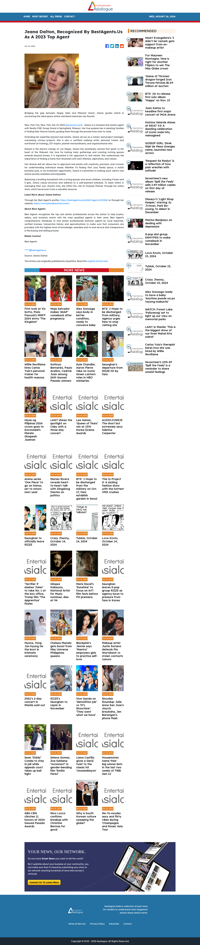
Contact (127, 923)
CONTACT (69, 16)
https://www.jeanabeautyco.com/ (52, 203)
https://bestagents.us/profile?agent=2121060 (84, 200)
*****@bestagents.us (35, 250)
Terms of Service (77, 923)
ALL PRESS (56, 16)
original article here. (97, 261)
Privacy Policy (97, 923)
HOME (27, 16)
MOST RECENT (40, 16)
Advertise (114, 923)
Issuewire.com (73, 125)
